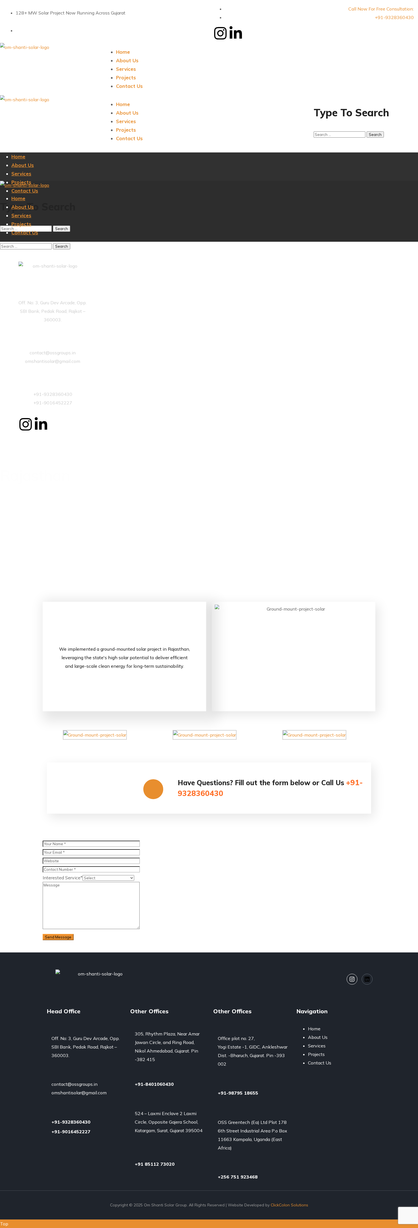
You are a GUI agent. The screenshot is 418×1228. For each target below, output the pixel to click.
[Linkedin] (367, 979)
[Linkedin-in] (236, 33)
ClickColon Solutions (289, 1205)
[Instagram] (220, 33)
